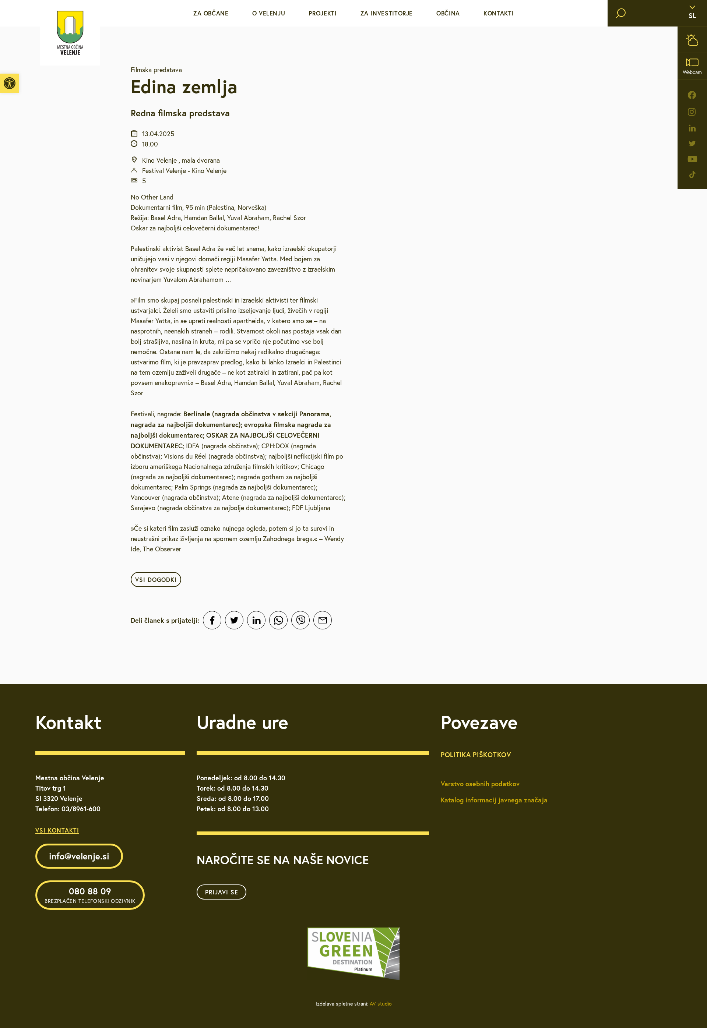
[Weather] (692, 40)
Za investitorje (386, 13)
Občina (448, 13)
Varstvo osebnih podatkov (480, 783)
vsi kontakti (57, 830)
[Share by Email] (322, 620)
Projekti (323, 13)
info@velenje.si (79, 856)
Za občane (211, 13)
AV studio (381, 1003)
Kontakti (498, 13)
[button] (9, 83)
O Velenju (268, 13)
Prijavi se (221, 892)
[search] (621, 13)
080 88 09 (90, 894)
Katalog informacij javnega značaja (494, 799)
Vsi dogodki (156, 579)
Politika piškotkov (476, 754)
